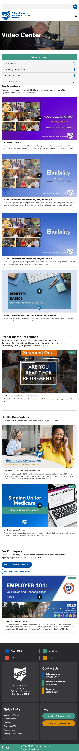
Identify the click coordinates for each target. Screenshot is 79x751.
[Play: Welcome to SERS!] (39, 118)
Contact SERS (10, 726)
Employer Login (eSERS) (59, 723)
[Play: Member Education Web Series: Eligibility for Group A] (39, 175)
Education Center (11, 715)
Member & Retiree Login (59, 716)
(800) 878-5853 (52, 684)
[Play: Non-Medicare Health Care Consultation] (39, 446)
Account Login (10, 730)
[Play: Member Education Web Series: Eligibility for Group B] (39, 234)
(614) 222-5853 (52, 677)
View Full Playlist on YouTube (16, 564)
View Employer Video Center (17, 571)
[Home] (20, 674)
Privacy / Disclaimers (13, 733)
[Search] (75, 6)
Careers (7, 722)
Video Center (10, 718)
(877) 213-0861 (51, 692)
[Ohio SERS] (17, 15)
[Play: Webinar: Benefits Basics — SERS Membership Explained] (39, 291)
